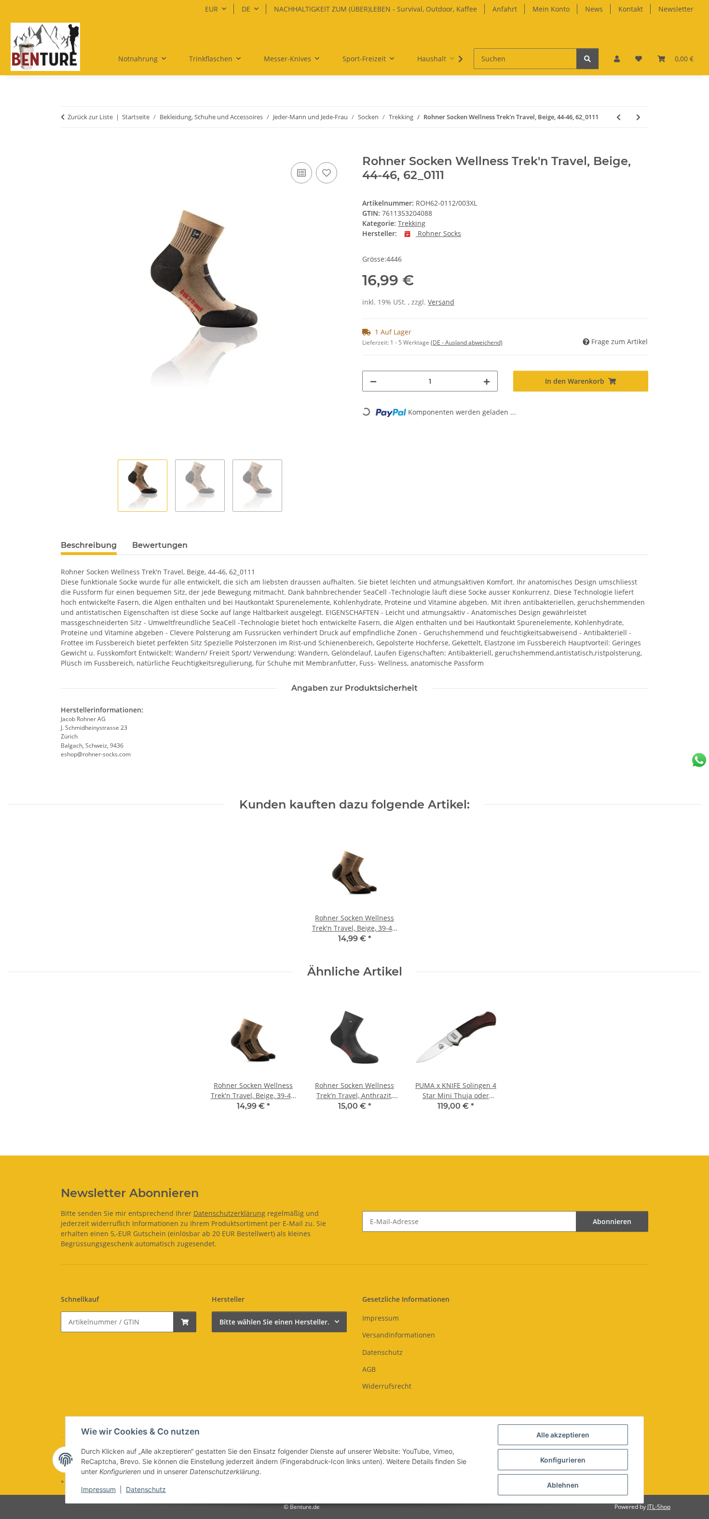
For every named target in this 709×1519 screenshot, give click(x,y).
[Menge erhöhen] (486, 381)
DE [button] (246, 9)
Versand (441, 302)
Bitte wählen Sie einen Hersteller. (274, 1321)
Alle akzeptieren (562, 1435)
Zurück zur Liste (90, 116)
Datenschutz (146, 1489)
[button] (616, 58)
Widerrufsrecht (386, 1386)
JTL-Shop (658, 1507)
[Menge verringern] (373, 381)
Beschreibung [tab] (89, 545)
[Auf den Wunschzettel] (326, 172)
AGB (369, 1369)
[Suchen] (587, 58)
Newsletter (676, 9)
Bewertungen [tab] (160, 545)
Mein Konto (551, 9)
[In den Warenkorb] (68, 149)
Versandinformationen (398, 1334)
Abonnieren (612, 1221)
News (594, 9)
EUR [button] (211, 9)
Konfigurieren (563, 1460)
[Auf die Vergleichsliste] (301, 172)
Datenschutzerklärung (229, 1213)
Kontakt (630, 9)
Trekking (411, 223)
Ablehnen (563, 1485)
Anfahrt (504, 9)
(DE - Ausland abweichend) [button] (467, 342)
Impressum (98, 1489)
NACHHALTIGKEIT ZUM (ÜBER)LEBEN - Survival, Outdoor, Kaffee (375, 9)
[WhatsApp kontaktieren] (699, 760)
